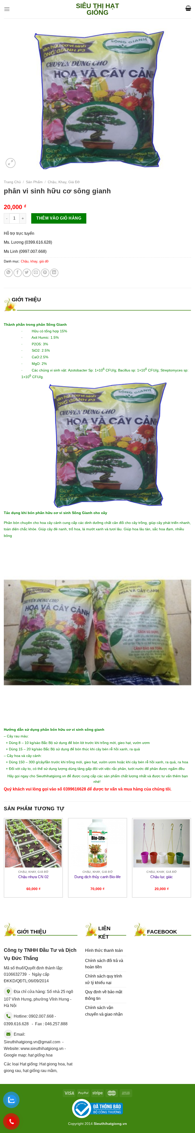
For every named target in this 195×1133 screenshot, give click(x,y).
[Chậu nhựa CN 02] (33, 843)
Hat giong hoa (52, 1064)
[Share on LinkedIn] (54, 273)
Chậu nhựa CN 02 (33, 877)
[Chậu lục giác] (161, 843)
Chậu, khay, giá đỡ (64, 182)
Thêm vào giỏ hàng (58, 218)
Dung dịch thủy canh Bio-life (97, 877)
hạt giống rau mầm (39, 1070)
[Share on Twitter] (27, 273)
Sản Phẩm (34, 182)
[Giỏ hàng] (188, 8)
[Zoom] (10, 163)
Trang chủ (12, 182)
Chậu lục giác (161, 877)
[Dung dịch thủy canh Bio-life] (97, 843)
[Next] (191, 859)
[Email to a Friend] (36, 273)
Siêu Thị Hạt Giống (97, 9)
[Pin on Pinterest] (45, 273)
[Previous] (4, 859)
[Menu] (7, 9)
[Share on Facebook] (17, 273)
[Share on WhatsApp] (8, 273)
